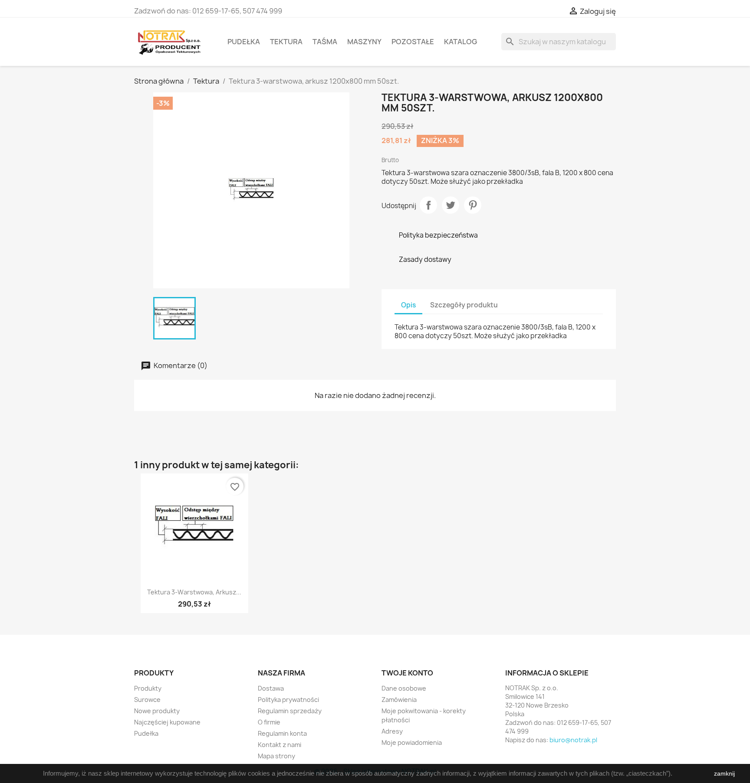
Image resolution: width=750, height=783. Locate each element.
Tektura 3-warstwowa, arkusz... (194, 592)
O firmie (269, 722)
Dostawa (271, 688)
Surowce (147, 699)
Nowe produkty (157, 711)
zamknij (724, 773)
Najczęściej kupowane (167, 722)
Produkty (147, 688)
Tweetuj (450, 205)
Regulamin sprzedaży (290, 711)
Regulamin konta (282, 733)
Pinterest (472, 205)
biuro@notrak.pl (573, 740)
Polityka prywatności (288, 699)
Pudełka (243, 41)
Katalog (460, 41)
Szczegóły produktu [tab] (464, 305)
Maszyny (364, 41)
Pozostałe (412, 41)
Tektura (286, 41)
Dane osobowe (404, 688)
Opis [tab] (408, 305)
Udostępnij (428, 205)
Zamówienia (399, 699)
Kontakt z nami (279, 745)
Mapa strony (276, 756)
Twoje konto (407, 673)
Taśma (324, 41)
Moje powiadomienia (412, 742)
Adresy (392, 731)
